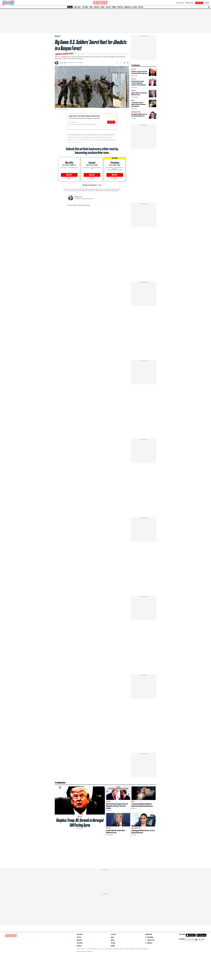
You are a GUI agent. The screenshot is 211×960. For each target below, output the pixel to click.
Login (99, 185)
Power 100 (120, 7)
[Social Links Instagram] (193, 940)
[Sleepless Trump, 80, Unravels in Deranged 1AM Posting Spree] (152, 75)
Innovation (127, 7)
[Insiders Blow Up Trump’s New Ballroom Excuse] (152, 97)
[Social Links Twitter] (189, 940)
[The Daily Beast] (100, 2)
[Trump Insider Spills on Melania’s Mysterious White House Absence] (152, 106)
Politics (108, 7)
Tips (87, 948)
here (88, 205)
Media (91, 7)
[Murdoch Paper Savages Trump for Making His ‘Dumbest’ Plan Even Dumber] (152, 85)
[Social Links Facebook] (186, 940)
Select (69, 175)
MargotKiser (78, 198)
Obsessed (96, 7)
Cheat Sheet (77, 7)
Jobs (89, 948)
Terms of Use (86, 124)
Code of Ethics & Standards (112, 948)
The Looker (85, 7)
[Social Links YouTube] (196, 940)
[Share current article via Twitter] (120, 62)
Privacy (102, 948)
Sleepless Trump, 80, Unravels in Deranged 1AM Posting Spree (80, 823)
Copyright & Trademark (142, 948)
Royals (103, 7)
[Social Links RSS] (199, 940)
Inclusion (122, 948)
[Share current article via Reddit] (127, 62)
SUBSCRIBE (199, 2)
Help (98, 948)
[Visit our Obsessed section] (13, 2)
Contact (83, 948)
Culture (113, 943)
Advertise (94, 948)
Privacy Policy (93, 124)
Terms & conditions (130, 948)
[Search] (209, 7)
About (78, 948)
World (112, 940)
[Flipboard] (203, 940)
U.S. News (134, 7)
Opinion (114, 7)
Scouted (140, 7)
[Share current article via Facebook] (117, 62)
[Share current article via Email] (124, 62)
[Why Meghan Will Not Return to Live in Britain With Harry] (152, 118)
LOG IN (206, 2)
